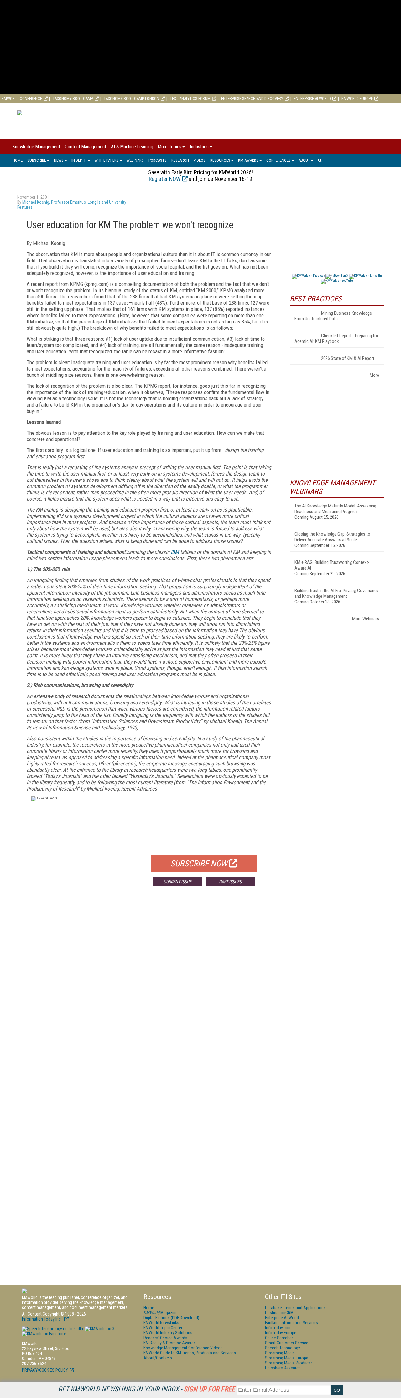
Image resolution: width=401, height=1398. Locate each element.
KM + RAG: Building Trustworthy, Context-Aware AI (332, 565)
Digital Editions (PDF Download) (171, 1317)
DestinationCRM (279, 1312)
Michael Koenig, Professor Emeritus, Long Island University (74, 202)
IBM (175, 552)
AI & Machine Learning (132, 147)
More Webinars (365, 619)
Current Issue (177, 881)
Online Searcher (279, 1337)
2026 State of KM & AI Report (347, 358)
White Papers (107, 160)
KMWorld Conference (22, 98)
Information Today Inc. (42, 1319)
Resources (220, 160)
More (374, 375)
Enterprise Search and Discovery (252, 98)
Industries (199, 147)
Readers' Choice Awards (165, 1337)
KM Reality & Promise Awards (169, 1342)
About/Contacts (157, 1357)
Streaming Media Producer (288, 1362)
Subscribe (36, 160)
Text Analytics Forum (190, 98)
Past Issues (230, 881)
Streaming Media (280, 1352)
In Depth (79, 160)
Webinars (135, 160)
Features (25, 207)
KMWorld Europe (357, 98)
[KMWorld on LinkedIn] (52, 1328)
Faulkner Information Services (291, 1322)
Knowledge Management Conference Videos (183, 1347)
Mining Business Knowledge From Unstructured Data (333, 316)
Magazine (160, 1312)
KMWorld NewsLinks (161, 1322)
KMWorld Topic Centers (164, 1327)
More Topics (169, 147)
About (304, 160)
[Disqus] (149, 983)
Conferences (278, 160)
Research (180, 160)
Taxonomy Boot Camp (73, 98)
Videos (200, 160)
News (59, 160)
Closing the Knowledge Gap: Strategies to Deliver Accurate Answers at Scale (332, 537)
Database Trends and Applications (295, 1307)
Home (18, 160)
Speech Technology (282, 1347)
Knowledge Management (36, 147)
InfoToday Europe (280, 1332)
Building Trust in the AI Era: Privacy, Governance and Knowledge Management (336, 593)
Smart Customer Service (286, 1342)
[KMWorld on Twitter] (99, 1328)
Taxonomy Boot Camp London (131, 98)
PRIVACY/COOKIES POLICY (45, 1370)
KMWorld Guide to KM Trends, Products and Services (189, 1352)
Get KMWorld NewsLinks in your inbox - (146, 1389)
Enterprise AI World (312, 98)
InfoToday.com (278, 1327)
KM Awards (248, 160)
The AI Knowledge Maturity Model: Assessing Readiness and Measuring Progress (335, 508)
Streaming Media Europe (286, 1357)
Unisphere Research (283, 1367)
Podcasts (157, 160)
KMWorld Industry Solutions (167, 1332)
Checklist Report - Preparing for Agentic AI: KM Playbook (336, 338)
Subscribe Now (198, 864)
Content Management (85, 147)
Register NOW (164, 179)
